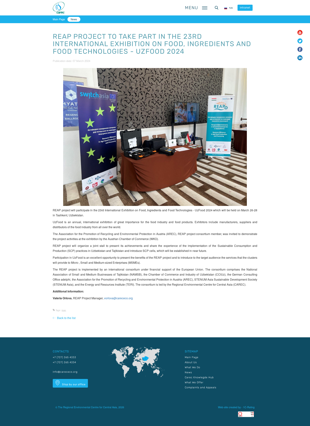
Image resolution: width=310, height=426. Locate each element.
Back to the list (66, 318)
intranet (245, 7)
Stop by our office (73, 384)
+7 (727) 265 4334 (64, 362)
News (74, 19)
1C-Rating (249, 407)
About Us (191, 362)
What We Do (192, 367)
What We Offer (194, 382)
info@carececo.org (65, 371)
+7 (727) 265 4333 (64, 357)
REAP (64, 310)
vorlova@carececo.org (118, 298)
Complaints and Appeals (200, 387)
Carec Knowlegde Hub (199, 377)
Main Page (59, 19)
